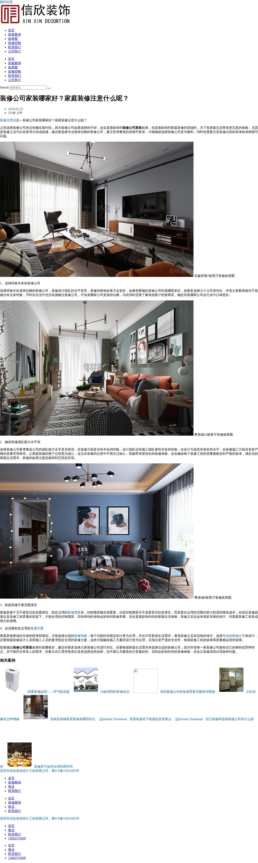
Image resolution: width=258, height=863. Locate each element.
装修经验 (14, 43)
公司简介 (14, 51)
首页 (11, 30)
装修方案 (37, 628)
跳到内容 (6, 2)
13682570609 (17, 838)
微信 (11, 830)
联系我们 (14, 47)
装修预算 (74, 612)
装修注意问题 (9, 120)
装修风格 (80, 635)
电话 (11, 786)
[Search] (49, 88)
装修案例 (14, 34)
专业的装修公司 (234, 635)
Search (4, 87)
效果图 (13, 38)
